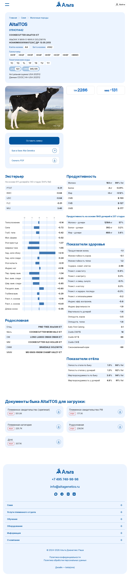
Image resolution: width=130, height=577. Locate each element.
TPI (75, 90)
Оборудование (14, 526)
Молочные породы (39, 18)
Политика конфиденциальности (65, 557)
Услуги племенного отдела (21, 512)
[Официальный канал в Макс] (55, 494)
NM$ (106, 90)
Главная (13, 18)
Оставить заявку (34, 140)
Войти (122, 4)
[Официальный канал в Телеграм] (61, 494)
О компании (13, 540)
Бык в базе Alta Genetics (23, 150)
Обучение (12, 519)
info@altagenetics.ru (65, 486)
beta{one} (70, 567)
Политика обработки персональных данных (65, 560)
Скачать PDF (18, 160)
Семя (23, 18)
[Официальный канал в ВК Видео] (68, 494)
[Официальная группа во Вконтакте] (74, 494)
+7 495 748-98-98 (65, 479)
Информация (14, 533)
